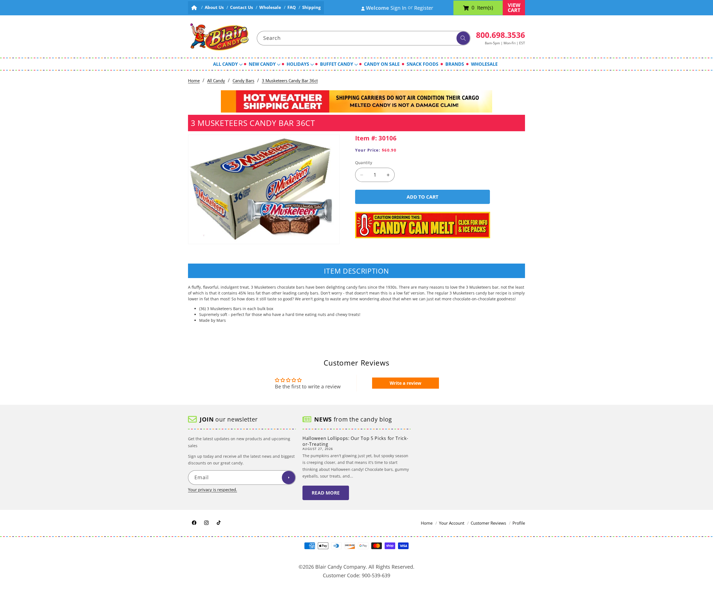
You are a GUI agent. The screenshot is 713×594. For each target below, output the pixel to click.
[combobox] (363, 38)
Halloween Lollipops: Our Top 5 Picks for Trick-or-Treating (355, 441)
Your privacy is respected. (212, 489)
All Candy (216, 81)
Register (423, 7)
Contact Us (241, 7)
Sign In (398, 7)
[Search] (463, 38)
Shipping (311, 7)
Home (194, 81)
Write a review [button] (405, 383)
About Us (214, 7)
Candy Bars (243, 81)
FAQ (291, 7)
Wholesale (270, 7)
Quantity (363, 162)
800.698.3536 (500, 35)
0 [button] (473, 7)
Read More (326, 493)
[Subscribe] (288, 477)
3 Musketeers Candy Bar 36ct (290, 81)
